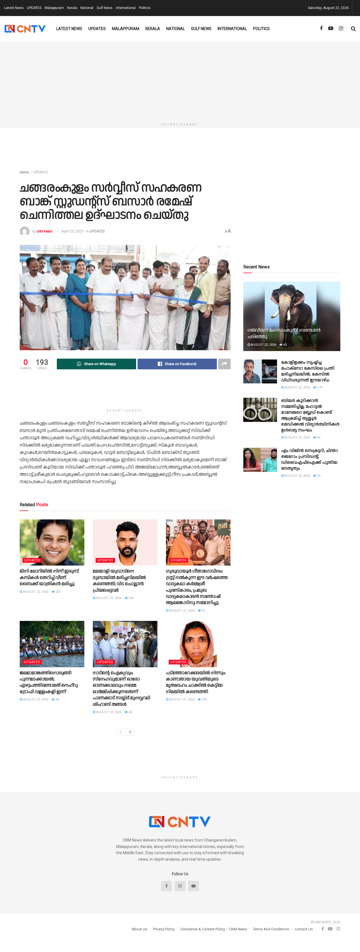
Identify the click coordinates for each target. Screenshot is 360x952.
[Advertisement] (180, 80)
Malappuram (54, 8)
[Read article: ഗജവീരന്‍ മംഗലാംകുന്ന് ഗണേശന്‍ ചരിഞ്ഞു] (291, 316)
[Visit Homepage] (25, 28)
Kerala (72, 8)
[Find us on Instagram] (341, 28)
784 (204, 699)
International (126, 8)
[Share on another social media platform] (224, 364)
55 (318, 476)
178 (319, 387)
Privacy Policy (164, 929)
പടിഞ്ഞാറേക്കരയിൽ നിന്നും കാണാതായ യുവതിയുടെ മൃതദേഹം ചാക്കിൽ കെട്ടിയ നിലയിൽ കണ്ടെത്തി (195, 682)
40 (130, 712)
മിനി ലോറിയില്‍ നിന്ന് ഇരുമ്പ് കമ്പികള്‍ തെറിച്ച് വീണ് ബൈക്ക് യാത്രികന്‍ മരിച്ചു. (49, 577)
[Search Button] (353, 29)
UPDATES (34, 8)
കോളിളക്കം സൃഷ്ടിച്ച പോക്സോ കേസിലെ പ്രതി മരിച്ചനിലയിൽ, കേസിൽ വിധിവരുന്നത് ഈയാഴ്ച (307, 371)
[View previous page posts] (120, 732)
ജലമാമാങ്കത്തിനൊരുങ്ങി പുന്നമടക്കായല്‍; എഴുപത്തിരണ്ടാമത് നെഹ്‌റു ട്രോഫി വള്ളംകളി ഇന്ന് (49, 682)
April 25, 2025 (72, 231)
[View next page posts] (130, 732)
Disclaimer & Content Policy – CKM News (214, 929)
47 (203, 610)
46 (318, 437)
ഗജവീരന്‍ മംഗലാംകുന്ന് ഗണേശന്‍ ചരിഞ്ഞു (284, 333)
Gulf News (104, 8)
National (86, 8)
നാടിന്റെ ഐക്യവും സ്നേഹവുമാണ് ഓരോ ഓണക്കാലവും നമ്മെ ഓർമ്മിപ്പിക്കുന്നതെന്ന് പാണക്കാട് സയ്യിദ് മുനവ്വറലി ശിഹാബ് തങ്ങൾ (121, 689)
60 (284, 345)
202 (57, 592)
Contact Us (304, 929)
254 (131, 598)
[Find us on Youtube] (330, 28)
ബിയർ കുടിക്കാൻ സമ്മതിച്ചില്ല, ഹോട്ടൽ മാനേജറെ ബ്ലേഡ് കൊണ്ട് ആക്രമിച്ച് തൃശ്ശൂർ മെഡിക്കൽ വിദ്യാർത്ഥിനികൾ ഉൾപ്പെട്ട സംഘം (310, 415)
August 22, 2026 (35, 592)
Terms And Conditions (271, 929)
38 (57, 699)
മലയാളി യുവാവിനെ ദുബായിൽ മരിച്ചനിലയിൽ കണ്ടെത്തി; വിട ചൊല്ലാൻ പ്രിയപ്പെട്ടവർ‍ (119, 580)
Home (24, 172)
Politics (144, 8)
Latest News (14, 8)
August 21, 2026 (181, 699)
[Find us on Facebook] (321, 28)
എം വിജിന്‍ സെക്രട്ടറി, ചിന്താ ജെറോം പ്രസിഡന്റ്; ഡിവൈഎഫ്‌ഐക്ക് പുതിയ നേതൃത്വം (309, 459)
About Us (139, 929)
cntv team (44, 231)
